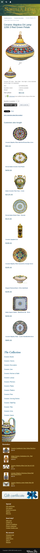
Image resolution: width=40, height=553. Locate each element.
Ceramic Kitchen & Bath (11, 373)
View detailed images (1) (20, 63)
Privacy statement (11, 526)
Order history (9, 538)
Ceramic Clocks (9, 361)
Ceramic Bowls (9, 357)
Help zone (9, 520)
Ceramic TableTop (9, 403)
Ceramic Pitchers (9, 382)
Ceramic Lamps (9, 377)
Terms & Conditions (11, 524)
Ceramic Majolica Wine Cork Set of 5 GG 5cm (22, 466)
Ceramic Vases (9, 415)
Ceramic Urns (8, 411)
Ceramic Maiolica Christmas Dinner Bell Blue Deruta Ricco (22, 473)
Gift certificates (10, 506)
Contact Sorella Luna (12, 528)
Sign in (8, 540)
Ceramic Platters (9, 390)
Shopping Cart (10, 535)
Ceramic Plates (9, 386)
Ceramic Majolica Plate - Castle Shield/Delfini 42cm (19, 336)
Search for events (11, 510)
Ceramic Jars (8, 369)
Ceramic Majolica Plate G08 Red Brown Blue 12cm (19, 142)
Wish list (8, 513)
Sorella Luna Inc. (8, 18)
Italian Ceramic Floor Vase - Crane (14, 191)
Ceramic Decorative (19, 18)
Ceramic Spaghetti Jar (11, 239)
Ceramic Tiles (8, 407)
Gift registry (9, 508)
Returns (8, 512)
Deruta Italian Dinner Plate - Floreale (15, 215)
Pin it (12, 111)
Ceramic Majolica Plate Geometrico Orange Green (19, 263)
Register (8, 542)
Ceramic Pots (8, 394)
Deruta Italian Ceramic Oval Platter (15, 166)
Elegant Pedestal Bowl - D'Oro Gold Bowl (16, 288)
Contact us (9, 522)
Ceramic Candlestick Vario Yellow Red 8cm (23, 448)
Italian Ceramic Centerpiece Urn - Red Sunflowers (21, 456)
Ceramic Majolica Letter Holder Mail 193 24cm (22, 483)
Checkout (8, 537)
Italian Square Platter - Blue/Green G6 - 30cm (17, 312)
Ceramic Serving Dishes (12, 398)
